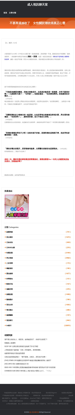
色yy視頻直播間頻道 (48, 395)
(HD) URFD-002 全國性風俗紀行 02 (16, 364)
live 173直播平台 (41, 404)
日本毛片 (5, 401)
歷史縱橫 (38, 273)
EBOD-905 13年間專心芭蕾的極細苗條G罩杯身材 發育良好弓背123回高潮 (29, 367)
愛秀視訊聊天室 (63, 404)
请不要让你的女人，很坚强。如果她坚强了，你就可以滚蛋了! (25, 339)
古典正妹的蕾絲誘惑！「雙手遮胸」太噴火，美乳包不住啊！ (25, 357)
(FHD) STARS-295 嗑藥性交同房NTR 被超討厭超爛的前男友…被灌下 (27, 360)
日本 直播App (24, 398)
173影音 (59, 401)
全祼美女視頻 (35, 401)
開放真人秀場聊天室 (24, 393)
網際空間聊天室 (47, 398)
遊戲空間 (38, 289)
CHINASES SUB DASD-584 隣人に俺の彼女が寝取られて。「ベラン (27, 371)
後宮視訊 (14, 398)
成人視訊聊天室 (37, 4)
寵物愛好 (38, 299)
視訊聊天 (38, 320)
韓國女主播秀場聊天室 (16, 401)
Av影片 (38, 325)
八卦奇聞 (38, 263)
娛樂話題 (38, 294)
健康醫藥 (38, 315)
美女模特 (38, 237)
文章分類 (12, 13)
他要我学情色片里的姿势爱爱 (14, 353)
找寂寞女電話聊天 (67, 393)
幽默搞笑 (38, 268)
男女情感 (38, 258)
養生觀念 (38, 310)
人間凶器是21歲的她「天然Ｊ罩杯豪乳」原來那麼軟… (23, 350)
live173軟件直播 (52, 404)
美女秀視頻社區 (36, 393)
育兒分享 (38, 305)
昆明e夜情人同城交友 (22, 395)
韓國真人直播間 (9, 343)
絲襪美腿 (38, 232)
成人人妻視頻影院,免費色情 (26, 404)
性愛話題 (38, 253)
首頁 (5, 13)
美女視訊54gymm (51, 393)
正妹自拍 (38, 242)
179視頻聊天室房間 (8, 395)
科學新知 (38, 279)
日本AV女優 (38, 247)
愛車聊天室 (36, 395)
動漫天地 (38, 284)
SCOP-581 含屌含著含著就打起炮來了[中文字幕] (21, 346)
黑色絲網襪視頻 (64, 398)
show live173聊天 (35, 398)
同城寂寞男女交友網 (10, 393)
